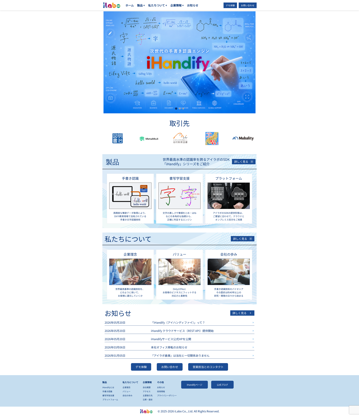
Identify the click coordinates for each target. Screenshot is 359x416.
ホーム (130, 5)
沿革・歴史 (148, 399)
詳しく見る (241, 162)
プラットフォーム (110, 399)
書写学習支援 (108, 395)
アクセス (146, 391)
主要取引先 (148, 395)
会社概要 (147, 387)
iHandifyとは (108, 387)
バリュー (126, 391)
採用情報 (161, 391)
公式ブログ (222, 384)
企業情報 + (177, 5)
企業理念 (126, 387)
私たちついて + (157, 5)
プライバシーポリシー (167, 395)
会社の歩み (127, 395)
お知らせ (192, 5)
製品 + (141, 5)
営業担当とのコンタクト (208, 367)
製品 (104, 382)
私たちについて (130, 382)
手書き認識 (107, 391)
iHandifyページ (194, 384)
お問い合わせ (247, 5)
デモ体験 (230, 5)
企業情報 (147, 382)
